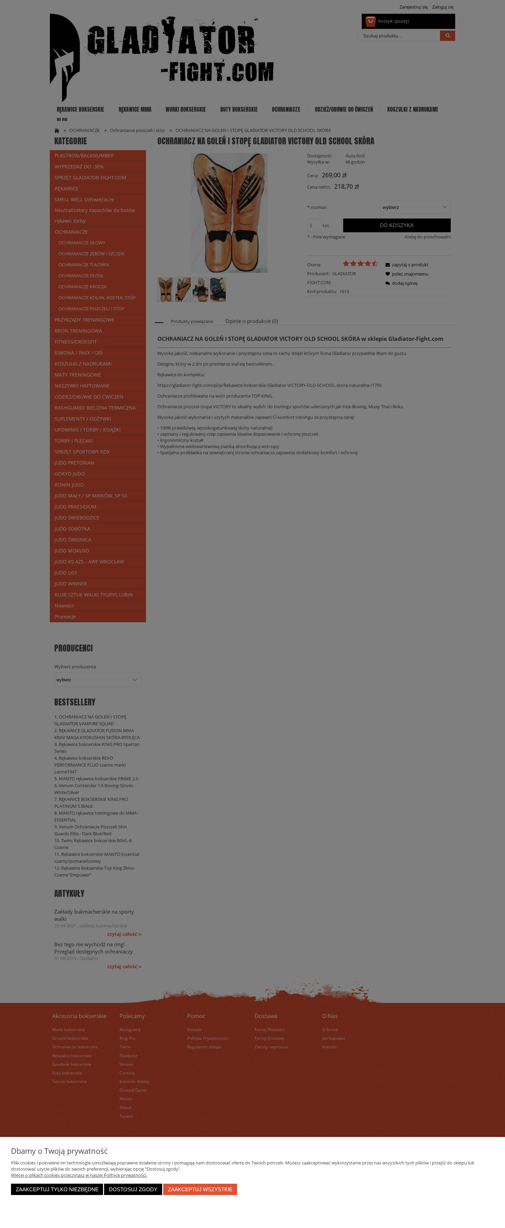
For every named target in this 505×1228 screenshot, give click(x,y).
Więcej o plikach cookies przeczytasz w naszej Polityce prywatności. (79, 1175)
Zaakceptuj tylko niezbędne (57, 1189)
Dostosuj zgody (133, 1189)
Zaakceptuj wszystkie (200, 1189)
